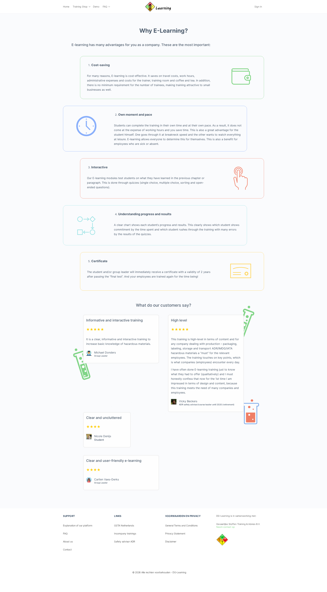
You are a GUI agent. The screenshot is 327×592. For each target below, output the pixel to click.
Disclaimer (170, 541)
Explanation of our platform (77, 525)
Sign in (258, 6)
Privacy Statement (175, 533)
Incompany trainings (125, 533)
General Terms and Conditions (181, 525)
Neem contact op (225, 527)
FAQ (65, 533)
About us (68, 541)
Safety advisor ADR (124, 541)
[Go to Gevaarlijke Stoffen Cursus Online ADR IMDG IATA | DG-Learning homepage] (158, 6)
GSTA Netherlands (124, 525)
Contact (67, 549)
